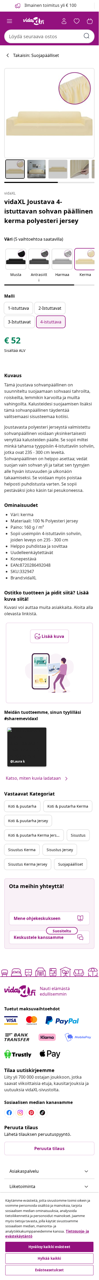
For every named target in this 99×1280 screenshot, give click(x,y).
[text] (12, 341)
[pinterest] (31, 1112)
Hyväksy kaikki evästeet (49, 1246)
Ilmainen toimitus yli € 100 (49, 5)
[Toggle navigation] (9, 21)
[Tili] (64, 21)
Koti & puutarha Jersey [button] (28, 820)
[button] (15, 266)
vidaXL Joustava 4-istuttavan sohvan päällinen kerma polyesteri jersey (48, 211)
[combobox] (49, 36)
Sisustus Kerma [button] (22, 849)
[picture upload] (49, 672)
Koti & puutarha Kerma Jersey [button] (34, 835)
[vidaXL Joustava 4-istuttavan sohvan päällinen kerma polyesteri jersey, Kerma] (49, 113)
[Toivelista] (76, 21)
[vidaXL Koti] (34, 21)
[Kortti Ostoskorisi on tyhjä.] (89, 21)
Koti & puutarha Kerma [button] (67, 806)
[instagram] (20, 1112)
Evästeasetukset (49, 1270)
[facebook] (9, 1112)
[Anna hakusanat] (86, 36)
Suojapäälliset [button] (70, 864)
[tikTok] (42, 1112)
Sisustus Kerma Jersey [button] (27, 864)
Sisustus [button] (78, 835)
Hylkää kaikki (49, 1258)
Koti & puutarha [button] (22, 806)
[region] (49, 1235)
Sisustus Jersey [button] (60, 849)
